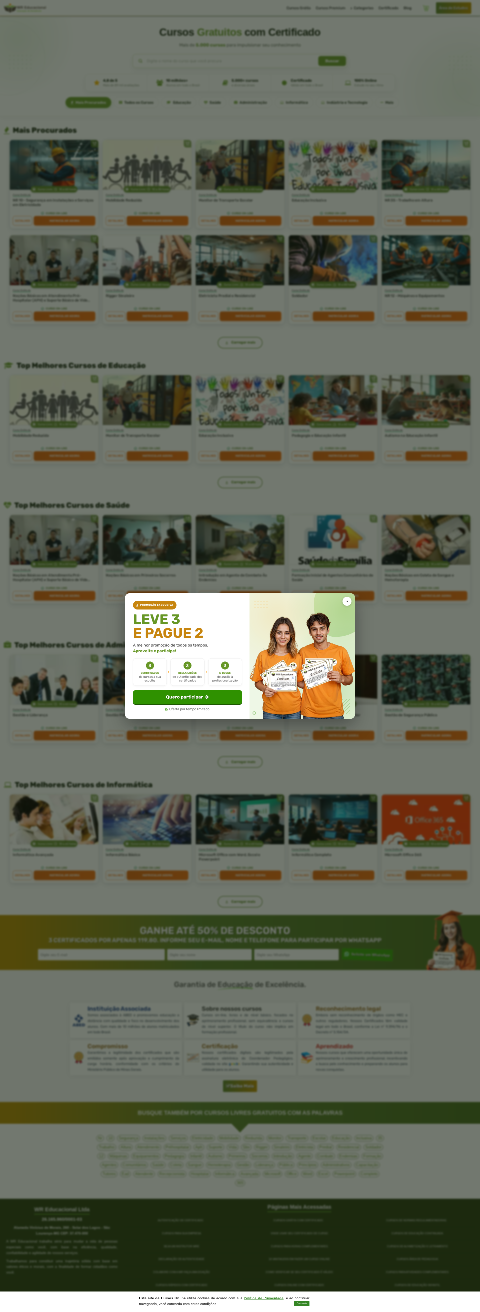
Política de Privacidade (264, 1298)
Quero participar (184, 697)
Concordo (302, 1303)
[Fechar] (347, 601)
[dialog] (240, 655)
